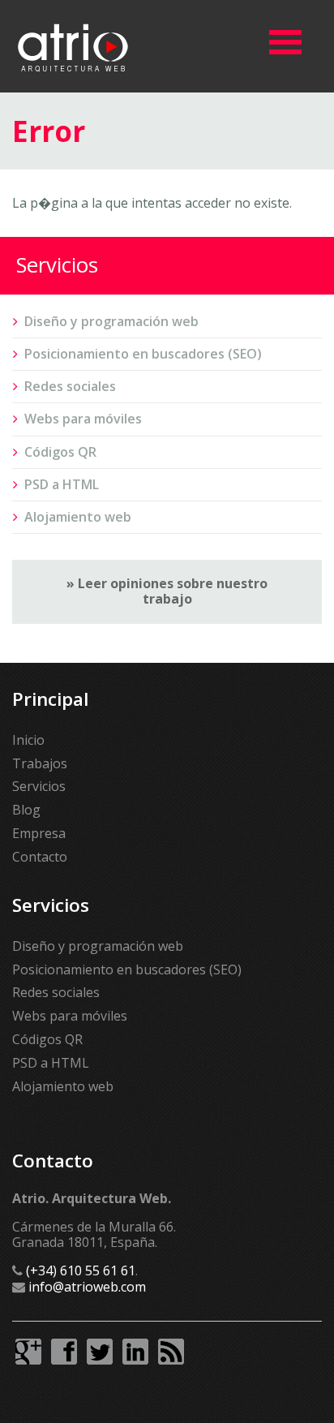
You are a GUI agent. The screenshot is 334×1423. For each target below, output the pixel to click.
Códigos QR (60, 452)
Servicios (39, 786)
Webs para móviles (83, 419)
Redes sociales (70, 386)
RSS (171, 1352)
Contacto (39, 857)
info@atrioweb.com (87, 1287)
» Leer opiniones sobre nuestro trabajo (167, 591)
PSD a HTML (61, 484)
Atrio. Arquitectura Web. (73, 46)
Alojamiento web (77, 517)
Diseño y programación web (111, 321)
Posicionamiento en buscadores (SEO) (143, 354)
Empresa (39, 833)
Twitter (100, 1352)
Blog (26, 810)
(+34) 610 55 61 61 (80, 1270)
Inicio (28, 740)
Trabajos (39, 763)
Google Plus (28, 1352)
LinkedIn (135, 1352)
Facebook (64, 1352)
